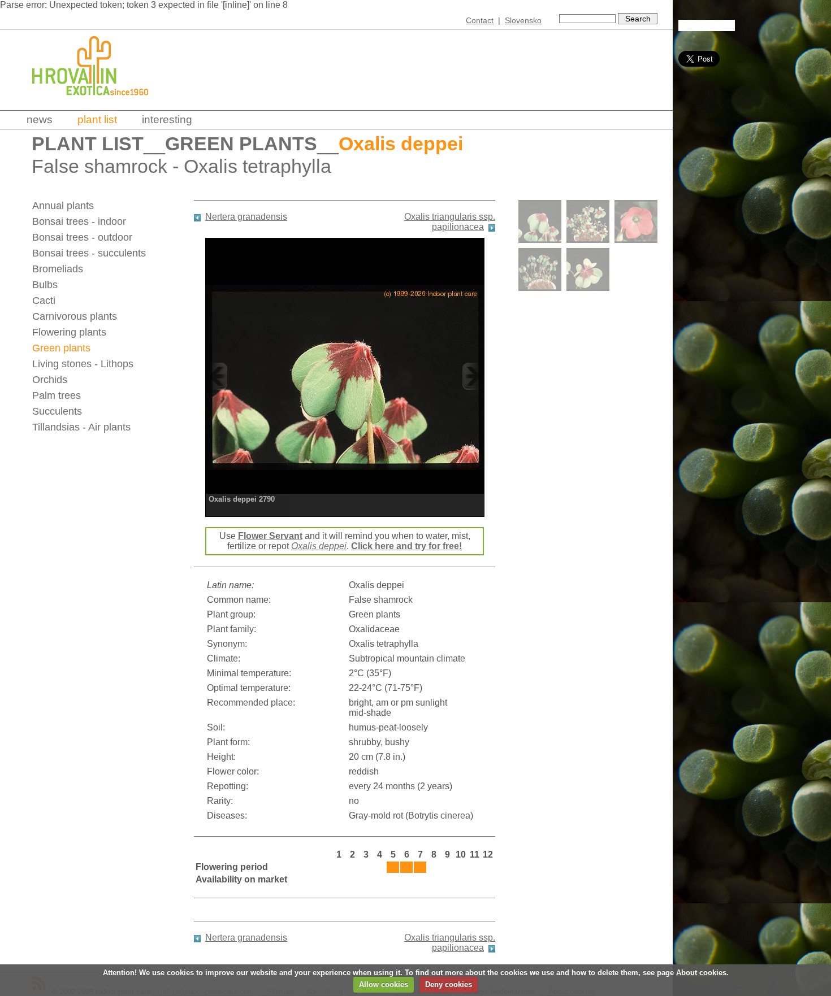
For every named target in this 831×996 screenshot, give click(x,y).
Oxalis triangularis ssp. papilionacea (449, 222)
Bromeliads (57, 269)
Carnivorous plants (74, 316)
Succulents (57, 411)
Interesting (167, 119)
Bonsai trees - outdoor (82, 237)
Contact (480, 20)
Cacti (43, 300)
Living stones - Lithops (82, 363)
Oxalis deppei (319, 546)
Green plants (241, 143)
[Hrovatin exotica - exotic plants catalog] (100, 103)
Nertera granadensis (246, 216)
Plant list (97, 119)
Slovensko (523, 20)
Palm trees (56, 395)
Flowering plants (69, 332)
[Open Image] (344, 376)
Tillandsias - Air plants (81, 427)
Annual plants (63, 205)
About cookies (701, 972)
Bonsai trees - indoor (79, 221)
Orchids (49, 379)
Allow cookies (383, 984)
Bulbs (45, 284)
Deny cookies (448, 984)
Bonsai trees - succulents (89, 253)
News (40, 119)
